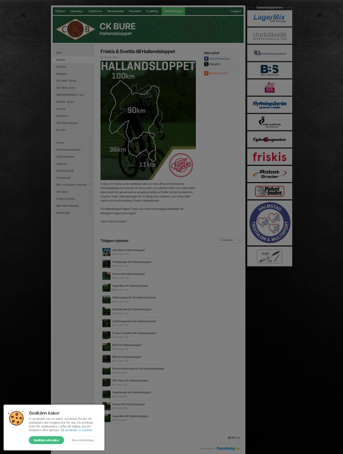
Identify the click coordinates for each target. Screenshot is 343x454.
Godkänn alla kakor (46, 440)
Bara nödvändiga (83, 440)
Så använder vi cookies (76, 430)
